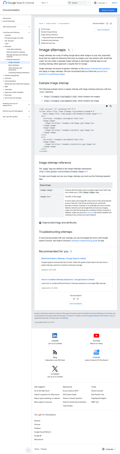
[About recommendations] (71, 251)
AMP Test (95, 402)
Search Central (25, 2)
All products (38, 439)
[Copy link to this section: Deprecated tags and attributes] (79, 222)
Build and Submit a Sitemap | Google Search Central (63, 258)
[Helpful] (107, 23)
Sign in (114, 3)
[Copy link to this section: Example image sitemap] (71, 83)
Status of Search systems (72, 398)
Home (41, 23)
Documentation (11, 10)
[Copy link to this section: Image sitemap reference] (73, 163)
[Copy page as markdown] (69, 50)
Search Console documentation (74, 402)
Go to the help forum (42, 391)
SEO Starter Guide (69, 394)
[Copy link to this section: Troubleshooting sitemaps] (74, 232)
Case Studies (68, 406)
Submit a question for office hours (46, 394)
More (44, 3)
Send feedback (103, 30)
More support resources (43, 402)
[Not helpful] (110, 23)
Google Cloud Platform (42, 432)
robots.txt (90, 212)
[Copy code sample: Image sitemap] (110, 106)
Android (37, 421)
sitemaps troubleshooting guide (84, 241)
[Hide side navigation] (28, 449)
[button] (15, 21)
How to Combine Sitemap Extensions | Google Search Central (67, 279)
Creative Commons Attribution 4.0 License (98, 313)
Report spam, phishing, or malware (47, 398)
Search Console (108, 10)
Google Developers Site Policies (97, 316)
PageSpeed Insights (98, 398)
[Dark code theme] (107, 106)
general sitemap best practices (97, 68)
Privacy (44, 449)
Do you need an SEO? (71, 391)
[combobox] (79, 3)
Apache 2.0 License (66, 316)
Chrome (37, 424)
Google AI (37, 436)
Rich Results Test (97, 394)
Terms (36, 449)
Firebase (37, 428)
